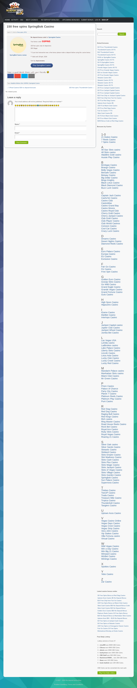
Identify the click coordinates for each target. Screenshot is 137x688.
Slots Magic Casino (110, 465)
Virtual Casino (107, 538)
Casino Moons (108, 208)
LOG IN (97, 20)
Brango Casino (108, 167)
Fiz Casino (106, 269)
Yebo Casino (107, 574)
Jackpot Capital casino (112, 325)
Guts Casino (107, 294)
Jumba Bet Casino (110, 333)
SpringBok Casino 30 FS (106, 65)
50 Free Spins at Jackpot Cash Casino (111, 621)
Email (17, 133)
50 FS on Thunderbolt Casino (108, 47)
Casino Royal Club (110, 211)
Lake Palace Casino (110, 348)
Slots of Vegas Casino (111, 470)
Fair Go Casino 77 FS (105, 110)
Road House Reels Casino (113, 424)
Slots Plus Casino (109, 462)
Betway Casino (108, 175)
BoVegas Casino (109, 165)
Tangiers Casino (108, 505)
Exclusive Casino (109, 259)
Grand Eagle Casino (110, 287)
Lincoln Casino (108, 353)
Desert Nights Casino (111, 241)
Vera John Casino (109, 531)
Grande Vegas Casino (111, 289)
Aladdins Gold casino (111, 155)
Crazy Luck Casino (110, 231)
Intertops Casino (109, 317)
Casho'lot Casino (109, 198)
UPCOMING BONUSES (71, 20)
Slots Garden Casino (111, 475)
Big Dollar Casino (109, 178)
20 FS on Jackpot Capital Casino (109, 88)
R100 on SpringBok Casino (107, 57)
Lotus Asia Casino (109, 355)
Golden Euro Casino (110, 279)
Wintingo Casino (109, 559)
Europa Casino (108, 254)
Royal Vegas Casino (110, 434)
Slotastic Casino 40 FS (105, 83)
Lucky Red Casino (109, 363)
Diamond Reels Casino (112, 244)
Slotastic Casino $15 (104, 77)
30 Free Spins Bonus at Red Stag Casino (111, 595)
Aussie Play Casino (110, 157)
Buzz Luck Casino (109, 188)
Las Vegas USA (108, 340)
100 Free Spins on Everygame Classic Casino (113, 626)
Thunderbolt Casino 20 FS (106, 50)
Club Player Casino (110, 221)
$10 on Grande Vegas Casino (108, 72)
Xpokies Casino (108, 566)
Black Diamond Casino (112, 185)
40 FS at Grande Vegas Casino (108, 75)
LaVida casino (108, 343)
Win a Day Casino (109, 549)
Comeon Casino (108, 226)
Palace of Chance (109, 388)
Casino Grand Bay (110, 205)
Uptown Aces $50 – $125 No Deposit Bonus (112, 618)
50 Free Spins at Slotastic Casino (109, 623)
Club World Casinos (110, 223)
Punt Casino (107, 401)
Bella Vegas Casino (110, 170)
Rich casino (106, 419)
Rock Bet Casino (109, 427)
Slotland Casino (108, 452)
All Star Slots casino (110, 150)
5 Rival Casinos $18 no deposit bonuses (21, 87)
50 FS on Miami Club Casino (107, 118)
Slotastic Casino (108, 449)
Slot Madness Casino (111, 457)
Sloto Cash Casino (110, 460)
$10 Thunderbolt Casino (106, 52)
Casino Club (107, 200)
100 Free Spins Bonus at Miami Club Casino (112, 603)
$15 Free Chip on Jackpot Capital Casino (111, 95)
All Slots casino (108, 152)
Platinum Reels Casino (112, 396)
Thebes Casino (108, 490)
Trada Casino (107, 495)
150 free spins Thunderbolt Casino (81, 87)
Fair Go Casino (108, 267)
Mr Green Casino (109, 378)
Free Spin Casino (109, 272)
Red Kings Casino (109, 416)
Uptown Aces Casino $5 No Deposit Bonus (112, 598)
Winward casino (108, 554)
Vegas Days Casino (110, 523)
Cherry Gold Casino (110, 213)
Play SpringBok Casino (42, 65)
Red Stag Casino (109, 409)
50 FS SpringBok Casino (106, 62)
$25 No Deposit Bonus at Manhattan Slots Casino (114, 616)
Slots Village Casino (110, 472)
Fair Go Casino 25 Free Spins (108, 628)
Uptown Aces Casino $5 (106, 103)
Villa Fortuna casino (110, 536)
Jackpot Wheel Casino (111, 330)
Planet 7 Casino (108, 393)
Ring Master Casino (110, 421)
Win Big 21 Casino (110, 551)
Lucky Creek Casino (110, 360)
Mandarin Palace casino (112, 371)
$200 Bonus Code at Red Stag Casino (110, 121)
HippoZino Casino (109, 305)
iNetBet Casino (108, 315)
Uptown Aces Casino (111, 513)
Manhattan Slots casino (112, 373)
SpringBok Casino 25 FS (106, 60)
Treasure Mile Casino (111, 498)
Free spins (20, 32)
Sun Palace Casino (110, 480)
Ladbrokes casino (109, 345)
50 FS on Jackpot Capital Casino (109, 90)
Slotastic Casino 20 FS (105, 80)
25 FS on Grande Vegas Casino (108, 70)
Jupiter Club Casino (110, 327)
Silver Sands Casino (110, 447)
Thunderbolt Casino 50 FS (106, 55)
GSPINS (26, 83)
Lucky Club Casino (110, 358)
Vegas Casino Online (111, 521)
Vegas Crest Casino (110, 526)
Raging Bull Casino (110, 414)
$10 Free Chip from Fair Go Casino (109, 98)
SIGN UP (105, 20)
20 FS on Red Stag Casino (107, 108)
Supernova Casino (110, 482)
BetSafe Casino (108, 172)
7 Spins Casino (108, 142)
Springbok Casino (54, 37)
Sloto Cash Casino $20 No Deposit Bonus (112, 608)
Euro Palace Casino (110, 251)
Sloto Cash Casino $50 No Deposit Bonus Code (114, 605)
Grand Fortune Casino (111, 292)
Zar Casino (106, 582)
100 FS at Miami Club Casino (107, 105)
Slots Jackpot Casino (111, 467)
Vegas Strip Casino (110, 528)
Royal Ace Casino (109, 429)
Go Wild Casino (108, 284)
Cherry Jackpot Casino (112, 216)
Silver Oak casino (109, 444)
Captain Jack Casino (111, 195)
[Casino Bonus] (14, 19)
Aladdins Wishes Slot (17, 83)
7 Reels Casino (108, 139)
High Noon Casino (109, 302)
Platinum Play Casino (111, 399)
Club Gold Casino (109, 218)
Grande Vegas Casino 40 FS (107, 67)
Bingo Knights (107, 180)
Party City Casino (109, 391)
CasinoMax (106, 203)
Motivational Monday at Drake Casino (110, 631)
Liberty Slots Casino (110, 350)
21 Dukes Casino (109, 137)
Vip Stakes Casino (110, 533)
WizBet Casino (108, 556)
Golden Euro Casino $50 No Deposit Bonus (112, 611)
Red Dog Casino (109, 411)
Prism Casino (107, 386)
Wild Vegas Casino (110, 546)
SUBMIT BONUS (87, 20)
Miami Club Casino (110, 376)
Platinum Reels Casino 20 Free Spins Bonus (112, 613)
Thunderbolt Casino (110, 503)
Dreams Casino (108, 239)
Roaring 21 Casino (110, 437)
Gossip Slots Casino (110, 282)
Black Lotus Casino (110, 183)
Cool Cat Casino (109, 228)
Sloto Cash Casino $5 (105, 113)
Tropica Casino (108, 500)
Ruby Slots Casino (110, 432)
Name (17, 124)
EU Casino (106, 256)
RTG (25, 32)
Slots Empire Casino (111, 455)
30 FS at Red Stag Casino (106, 100)
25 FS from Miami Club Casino (108, 116)
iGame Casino (108, 312)
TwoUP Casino (108, 493)
